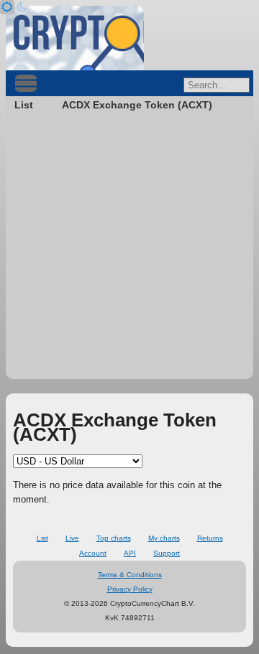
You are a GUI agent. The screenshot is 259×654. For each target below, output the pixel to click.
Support (166, 553)
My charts (164, 538)
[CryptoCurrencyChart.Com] (75, 38)
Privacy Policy (130, 589)
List (23, 105)
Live (72, 538)
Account (92, 553)
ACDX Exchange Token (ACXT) (137, 105)
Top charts (113, 538)
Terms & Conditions (130, 575)
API (130, 553)
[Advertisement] (129, 250)
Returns (210, 538)
